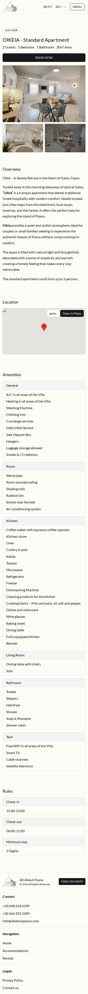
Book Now (44, 57)
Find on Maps (72, 881)
